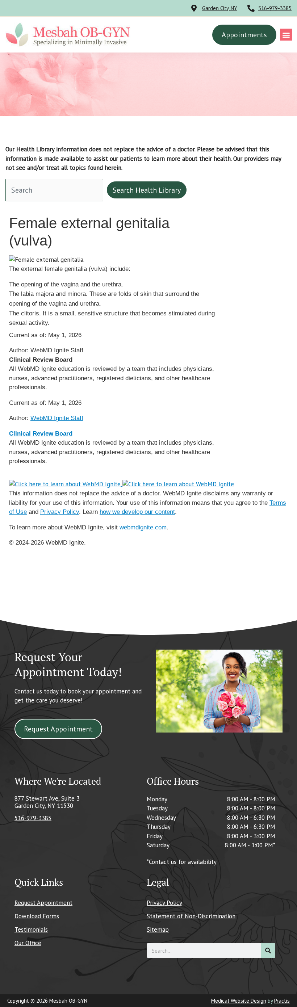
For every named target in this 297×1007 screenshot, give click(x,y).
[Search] (268, 950)
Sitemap (158, 929)
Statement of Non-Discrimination (191, 916)
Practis (282, 1000)
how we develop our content (137, 511)
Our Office (27, 943)
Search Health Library (147, 190)
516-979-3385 (275, 8)
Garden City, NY (219, 8)
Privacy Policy (59, 511)
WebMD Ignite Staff (56, 418)
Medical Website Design (238, 1000)
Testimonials (31, 929)
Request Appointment (43, 903)
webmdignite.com (143, 527)
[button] (286, 35)
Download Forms (36, 916)
